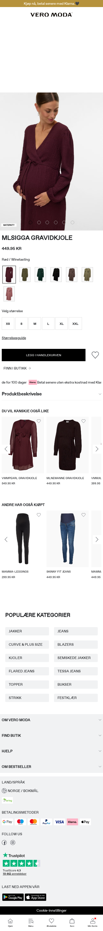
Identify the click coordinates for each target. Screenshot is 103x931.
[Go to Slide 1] (30, 222)
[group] (23, 455)
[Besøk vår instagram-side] (12, 844)
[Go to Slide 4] (56, 222)
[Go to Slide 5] (64, 222)
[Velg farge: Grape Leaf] (24, 274)
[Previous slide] (6, 449)
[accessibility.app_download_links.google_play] (13, 900)
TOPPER (16, 684)
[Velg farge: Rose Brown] (9, 293)
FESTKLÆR (67, 698)
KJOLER (15, 658)
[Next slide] (97, 449)
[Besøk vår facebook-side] (4, 844)
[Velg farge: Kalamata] (87, 274)
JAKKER (15, 631)
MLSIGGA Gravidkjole (37, 237)
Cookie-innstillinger (51, 910)
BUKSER (65, 684)
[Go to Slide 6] (72, 222)
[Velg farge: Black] (56, 274)
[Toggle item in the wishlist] (95, 355)
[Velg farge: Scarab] (40, 274)
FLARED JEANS (21, 671)
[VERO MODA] (51, 15)
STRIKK (15, 698)
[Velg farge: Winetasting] (9, 275)
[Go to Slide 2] (39, 222)
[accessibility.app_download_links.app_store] (35, 900)
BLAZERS (66, 644)
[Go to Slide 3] (47, 222)
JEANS (63, 631)
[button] (8, 323)
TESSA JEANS (69, 671)
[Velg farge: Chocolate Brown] (71, 274)
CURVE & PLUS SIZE (25, 644)
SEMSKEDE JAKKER (74, 658)
